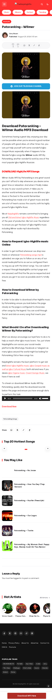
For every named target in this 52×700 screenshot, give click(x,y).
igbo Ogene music (16, 373)
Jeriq (45, 664)
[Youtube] (21, 633)
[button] (34, 45)
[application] (26, 398)
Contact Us (44, 643)
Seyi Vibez (29, 664)
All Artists (44, 598)
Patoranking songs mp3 (31, 255)
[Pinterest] (32, 633)
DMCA (4, 647)
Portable (19, 664)
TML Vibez (6, 668)
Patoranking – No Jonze (25, 470)
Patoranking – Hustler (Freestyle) (29, 500)
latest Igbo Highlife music (17, 365)
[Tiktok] (26, 633)
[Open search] (41, 4)
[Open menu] (4, 4)
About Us (25, 643)
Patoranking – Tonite (23, 530)
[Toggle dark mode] (47, 4)
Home (4, 643)
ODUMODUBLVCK (8, 664)
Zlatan (13, 672)
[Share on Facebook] (39, 45)
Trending (42, 12)
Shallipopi (16, 668)
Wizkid (5, 672)
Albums (18, 12)
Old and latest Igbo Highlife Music (23, 217)
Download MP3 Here (27, 696)
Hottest (30, 12)
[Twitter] (9, 633)
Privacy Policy (14, 643)
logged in (17, 578)
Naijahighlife (13, 213)
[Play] (5, 398)
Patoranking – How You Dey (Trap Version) (29, 485)
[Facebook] (4, 633)
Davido (36, 668)
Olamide (45, 668)
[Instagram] (15, 633)
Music (6, 12)
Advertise (34, 643)
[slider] (45, 398)
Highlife (6, 21)
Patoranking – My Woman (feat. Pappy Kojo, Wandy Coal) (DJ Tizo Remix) (31, 545)
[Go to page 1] (26, 449)
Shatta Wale (27, 668)
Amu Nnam (13, 33)
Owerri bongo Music (35, 373)
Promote (12, 647)
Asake (38, 664)
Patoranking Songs (10, 419)
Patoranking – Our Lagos (25, 515)
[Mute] (40, 398)
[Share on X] (29, 45)
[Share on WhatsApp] (24, 45)
